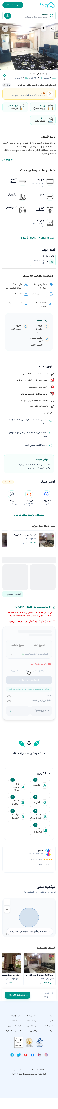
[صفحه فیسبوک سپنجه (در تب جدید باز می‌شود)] (32, 1055)
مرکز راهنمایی (32, 1026)
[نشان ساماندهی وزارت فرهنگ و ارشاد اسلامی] (29, 1042)
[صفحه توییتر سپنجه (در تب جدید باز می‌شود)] (19, 1055)
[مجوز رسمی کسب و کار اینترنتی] (18, 1042)
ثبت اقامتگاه (16, 1021)
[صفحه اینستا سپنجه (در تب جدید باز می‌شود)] (46, 1055)
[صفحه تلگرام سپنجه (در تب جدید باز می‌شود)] (12, 1055)
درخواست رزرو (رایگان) (17, 995)
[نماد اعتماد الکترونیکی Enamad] (39, 1042)
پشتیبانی (33, 1031)
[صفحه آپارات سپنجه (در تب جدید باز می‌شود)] (39, 1055)
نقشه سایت (39, 1070)
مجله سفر (49, 1031)
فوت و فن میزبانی (14, 1026)
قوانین (30, 1070)
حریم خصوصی (20, 1070)
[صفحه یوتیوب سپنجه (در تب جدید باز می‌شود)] (26, 1055)
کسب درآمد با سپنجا (13, 1031)
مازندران (45, 74)
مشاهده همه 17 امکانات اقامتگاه (37, 238)
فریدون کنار (34, 74)
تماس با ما (49, 1026)
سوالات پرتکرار (32, 1021)
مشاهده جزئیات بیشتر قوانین (29, 515)
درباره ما (50, 1021)
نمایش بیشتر (8, 159)
